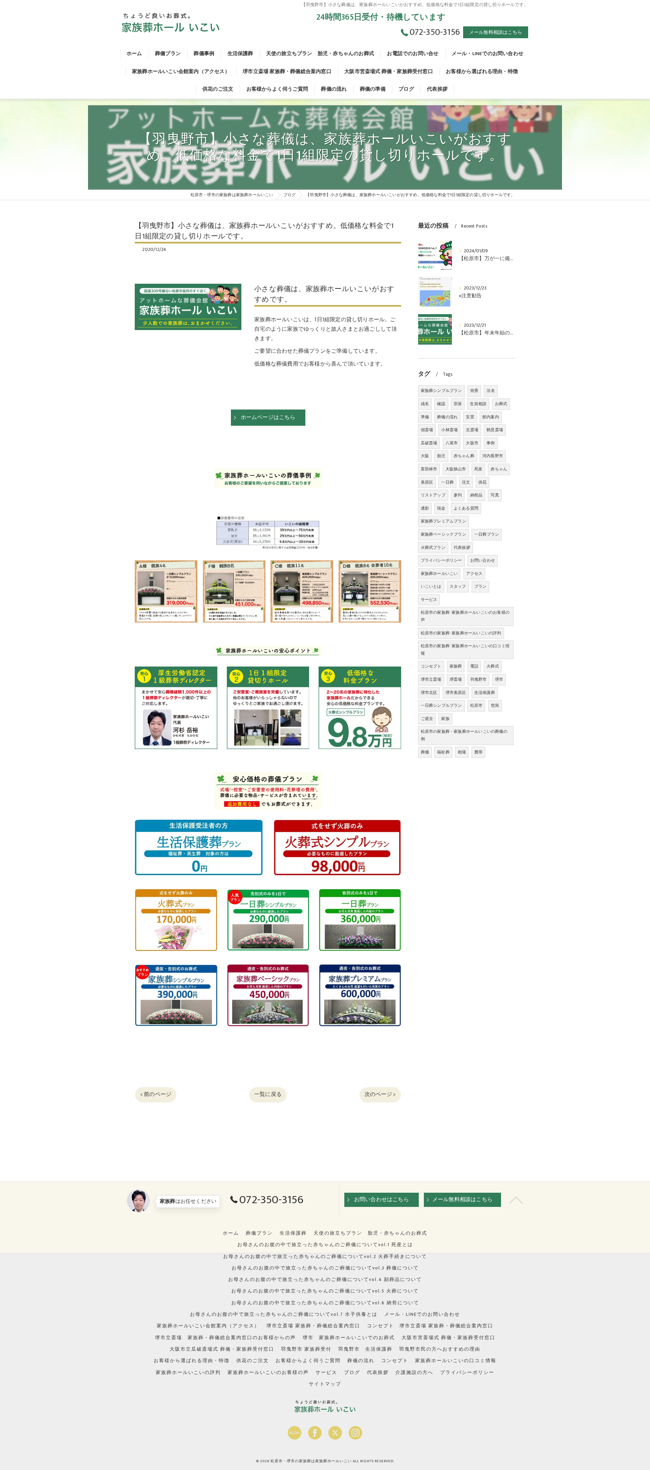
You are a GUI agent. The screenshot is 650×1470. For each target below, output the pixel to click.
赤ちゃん (499, 469)
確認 (441, 403)
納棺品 (476, 495)
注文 (466, 482)
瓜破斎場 (429, 443)
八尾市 (452, 443)
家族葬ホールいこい (439, 573)
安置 (470, 417)
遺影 (425, 508)
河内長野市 (492, 455)
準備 (425, 417)
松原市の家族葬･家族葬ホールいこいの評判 (461, 633)
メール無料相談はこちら (495, 32)
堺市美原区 (456, 692)
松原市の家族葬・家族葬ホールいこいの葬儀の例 (464, 735)
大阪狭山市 (456, 469)
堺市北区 (429, 692)
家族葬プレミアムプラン (443, 521)
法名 (490, 390)
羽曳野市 (478, 679)
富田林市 (429, 469)
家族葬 (456, 666)
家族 (445, 718)
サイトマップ (325, 1384)
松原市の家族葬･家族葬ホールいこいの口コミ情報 (465, 650)
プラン (480, 586)
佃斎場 (427, 429)
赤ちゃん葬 (464, 455)
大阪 (425, 455)
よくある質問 (466, 508)
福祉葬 (443, 752)
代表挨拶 (462, 547)
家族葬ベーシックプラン (443, 534)
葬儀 (425, 752)
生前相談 (478, 403)
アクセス (474, 573)
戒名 (425, 403)
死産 (478, 469)
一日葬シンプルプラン (441, 705)
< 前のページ (155, 1094)
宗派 (458, 403)
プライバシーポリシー (441, 560)
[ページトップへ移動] (516, 1200)
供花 (482, 482)
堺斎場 (456, 679)
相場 (462, 752)
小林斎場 (449, 429)
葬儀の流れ (447, 417)
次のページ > (380, 1094)
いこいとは (431, 586)
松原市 (476, 705)
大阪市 (472, 443)
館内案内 (490, 417)
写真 (495, 495)
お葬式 (501, 403)
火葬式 (492, 666)
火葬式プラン (433, 547)
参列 (458, 495)
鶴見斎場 (494, 429)
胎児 (441, 455)
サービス (429, 599)
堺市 (499, 679)
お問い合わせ (482, 560)
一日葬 (447, 482)
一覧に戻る (268, 1094)
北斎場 (472, 429)
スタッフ (458, 586)
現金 (441, 508)
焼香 (474, 390)
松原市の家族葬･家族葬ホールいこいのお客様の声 (465, 616)
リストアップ (433, 495)
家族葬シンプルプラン (441, 390)
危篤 (495, 705)
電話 (474, 666)
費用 (478, 752)
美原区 (427, 482)
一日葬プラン (486, 534)
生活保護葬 (484, 692)
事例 (490, 443)
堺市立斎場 (431, 679)
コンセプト (431, 666)
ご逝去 (427, 718)
